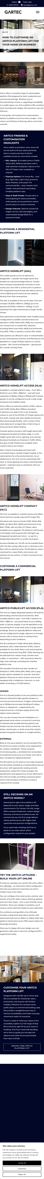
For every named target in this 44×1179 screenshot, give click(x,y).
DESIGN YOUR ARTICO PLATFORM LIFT (22, 1047)
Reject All (22, 1174)
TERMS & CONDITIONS (19, 1139)
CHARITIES (19, 1126)
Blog (5, 32)
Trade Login (27, 2)
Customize (22, 1169)
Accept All (22, 1163)
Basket (16, 2)
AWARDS (19, 1131)
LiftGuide (7, 886)
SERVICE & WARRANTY (19, 1116)
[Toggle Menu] (37, 12)
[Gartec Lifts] (13, 12)
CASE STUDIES (20, 1121)
